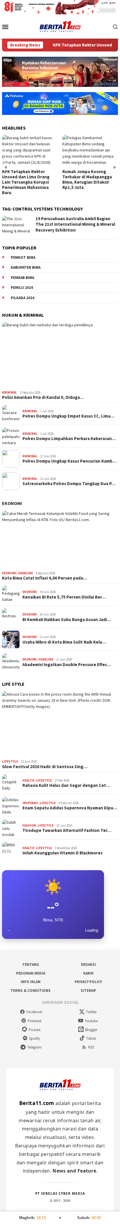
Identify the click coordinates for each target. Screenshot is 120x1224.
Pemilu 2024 (22, 287)
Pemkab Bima (22, 277)
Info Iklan (30, 981)
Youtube (91, 1020)
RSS (91, 1047)
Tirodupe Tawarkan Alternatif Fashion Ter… (66, 830)
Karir (88, 973)
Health (28, 780)
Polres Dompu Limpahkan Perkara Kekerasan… (69, 438)
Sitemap (88, 990)
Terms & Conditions (30, 990)
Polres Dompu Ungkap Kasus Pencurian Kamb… (69, 461)
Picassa (34, 1029)
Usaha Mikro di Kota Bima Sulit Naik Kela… (64, 642)
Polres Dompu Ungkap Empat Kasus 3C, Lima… (68, 416)
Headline (25, 573)
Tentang (30, 964)
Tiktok (91, 1038)
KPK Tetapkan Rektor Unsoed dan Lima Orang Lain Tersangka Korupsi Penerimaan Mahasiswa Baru (26, 182)
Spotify (34, 1038)
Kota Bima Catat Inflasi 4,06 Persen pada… (44, 578)
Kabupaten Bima (25, 267)
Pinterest (34, 1020)
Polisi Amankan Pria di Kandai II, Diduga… (43, 397)
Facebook (34, 1011)
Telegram (34, 1047)
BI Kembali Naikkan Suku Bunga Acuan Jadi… (66, 619)
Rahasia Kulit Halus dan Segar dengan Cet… (66, 785)
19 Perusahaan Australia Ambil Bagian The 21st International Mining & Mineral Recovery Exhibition (75, 224)
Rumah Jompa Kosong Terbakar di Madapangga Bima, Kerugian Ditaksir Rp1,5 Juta (87, 179)
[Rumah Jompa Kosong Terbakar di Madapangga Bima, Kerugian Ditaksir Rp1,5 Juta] (90, 150)
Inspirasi (30, 803)
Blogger (91, 1029)
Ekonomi (12, 503)
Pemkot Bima (23, 257)
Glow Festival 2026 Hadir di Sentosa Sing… (44, 766)
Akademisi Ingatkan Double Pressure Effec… (66, 664)
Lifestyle (10, 761)
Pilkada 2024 (22, 297)
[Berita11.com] (60, 26)
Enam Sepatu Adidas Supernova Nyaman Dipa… (69, 808)
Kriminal (9, 392)
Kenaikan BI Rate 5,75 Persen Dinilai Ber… (64, 597)
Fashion (29, 825)
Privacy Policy (88, 981)
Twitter (91, 1011)
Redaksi (88, 964)
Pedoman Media (30, 973)
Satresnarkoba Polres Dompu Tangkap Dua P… (68, 483)
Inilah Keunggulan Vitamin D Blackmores (62, 853)
